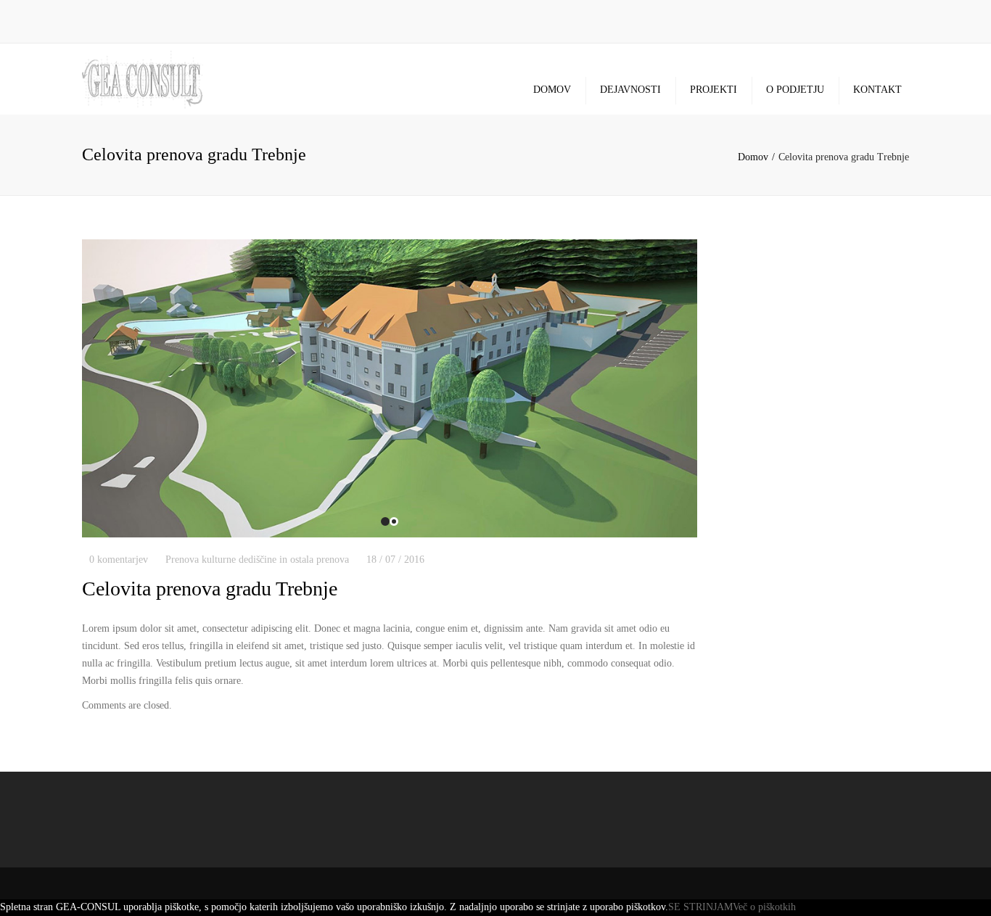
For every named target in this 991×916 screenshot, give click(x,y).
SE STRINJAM (700, 906)
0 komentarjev (118, 559)
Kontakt (877, 89)
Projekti (713, 89)
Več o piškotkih (764, 906)
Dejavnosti (630, 89)
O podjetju (795, 89)
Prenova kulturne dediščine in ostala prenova (257, 559)
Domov (552, 89)
